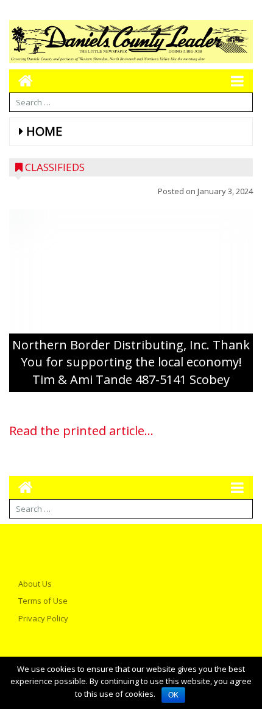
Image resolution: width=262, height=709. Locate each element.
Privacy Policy (43, 618)
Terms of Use (43, 600)
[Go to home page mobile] (21, 80)
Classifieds (55, 167)
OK (173, 695)
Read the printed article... (81, 430)
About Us (35, 583)
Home (44, 131)
